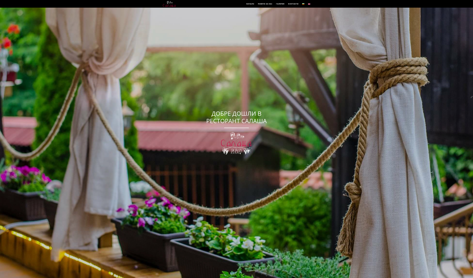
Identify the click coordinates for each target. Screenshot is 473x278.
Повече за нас (265, 4)
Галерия (280, 4)
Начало (250, 4)
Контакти (293, 4)
